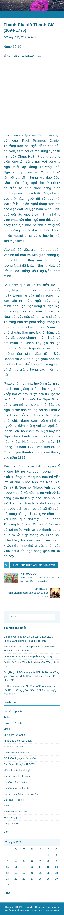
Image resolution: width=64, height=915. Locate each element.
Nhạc (6, 805)
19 (23, 873)
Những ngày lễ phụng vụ (17, 776)
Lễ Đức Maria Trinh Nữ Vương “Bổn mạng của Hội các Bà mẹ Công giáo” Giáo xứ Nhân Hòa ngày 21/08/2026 (32, 690)
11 (15, 866)
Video (7, 728)
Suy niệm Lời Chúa (14, 734)
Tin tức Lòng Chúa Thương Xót (21, 793)
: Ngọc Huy (39, 907)
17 (7, 873)
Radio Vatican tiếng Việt (17, 752)
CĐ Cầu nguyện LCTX (16, 787)
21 (40, 873)
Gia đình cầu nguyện (15, 782)
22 (48, 873)
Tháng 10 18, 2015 (16, 37)
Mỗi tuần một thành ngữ (17, 770)
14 (40, 866)
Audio (7, 717)
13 (32, 866)
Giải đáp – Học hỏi (14, 799)
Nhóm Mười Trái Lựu (15, 811)
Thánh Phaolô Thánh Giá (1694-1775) (34, 565)
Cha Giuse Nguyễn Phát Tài (19, 764)
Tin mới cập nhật (13, 711)
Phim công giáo (12, 817)
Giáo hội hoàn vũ (13, 746)
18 (15, 873)
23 (56, 873)
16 (56, 866)
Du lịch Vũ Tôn (12, 823)
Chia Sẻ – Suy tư (13, 723)
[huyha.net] (32, 9)
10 (7, 866)
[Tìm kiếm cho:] (32, 617)
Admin (34, 37)
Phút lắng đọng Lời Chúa (18, 740)
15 (48, 866)
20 (32, 873)
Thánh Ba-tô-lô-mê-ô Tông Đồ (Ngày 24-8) (28, 656)
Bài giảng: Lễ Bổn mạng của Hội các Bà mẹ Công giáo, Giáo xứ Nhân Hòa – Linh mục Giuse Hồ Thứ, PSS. (31, 676)
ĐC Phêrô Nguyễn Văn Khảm (20, 758)
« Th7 (7, 893)
